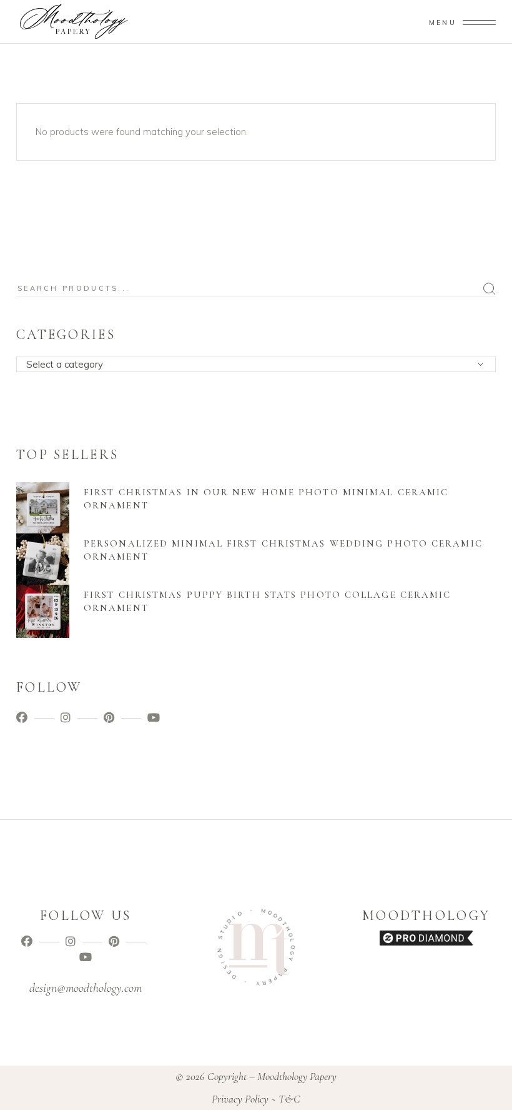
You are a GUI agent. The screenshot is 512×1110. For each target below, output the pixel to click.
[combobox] (256, 364)
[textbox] (260, 364)
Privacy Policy (240, 1099)
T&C (289, 1099)
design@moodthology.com (85, 988)
